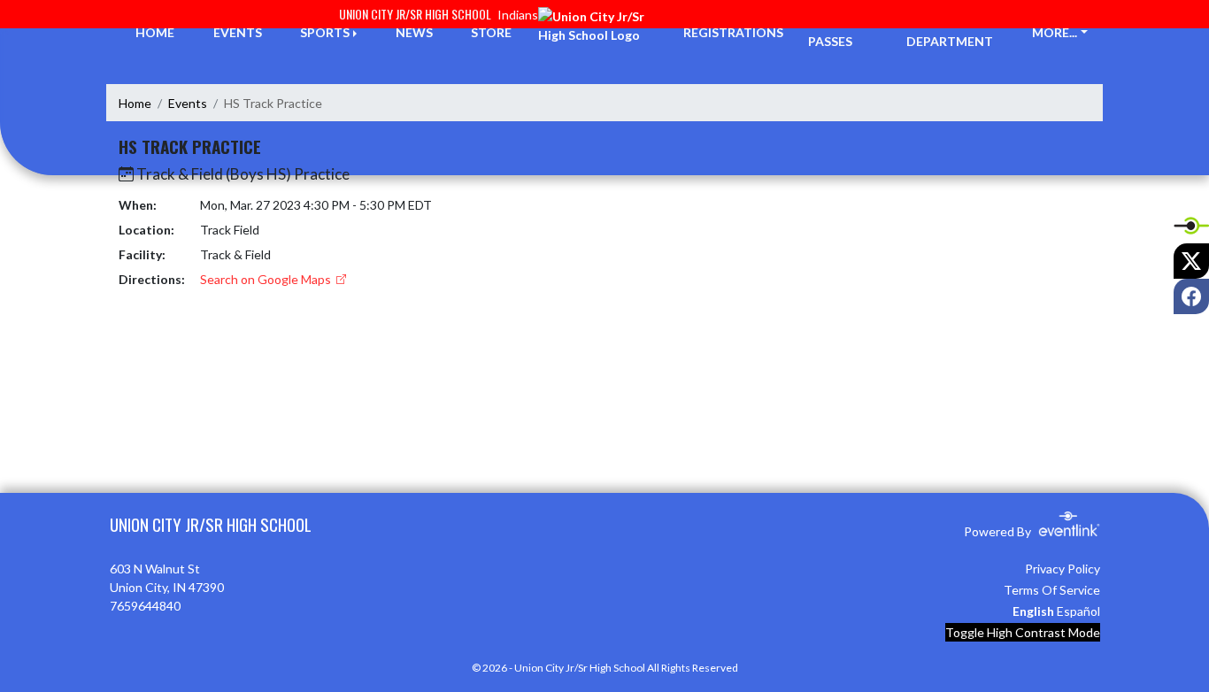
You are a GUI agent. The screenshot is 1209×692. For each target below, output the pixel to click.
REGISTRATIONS (733, 32)
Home (135, 103)
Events (187, 103)
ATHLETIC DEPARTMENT (949, 32)
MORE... (1054, 32)
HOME (154, 32)
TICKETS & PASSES (841, 32)
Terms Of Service (1052, 589)
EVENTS (237, 32)
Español (1078, 611)
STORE (491, 32)
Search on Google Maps (267, 279)
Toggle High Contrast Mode (1022, 632)
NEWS (414, 32)
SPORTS (325, 32)
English (1033, 611)
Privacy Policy (1062, 568)
